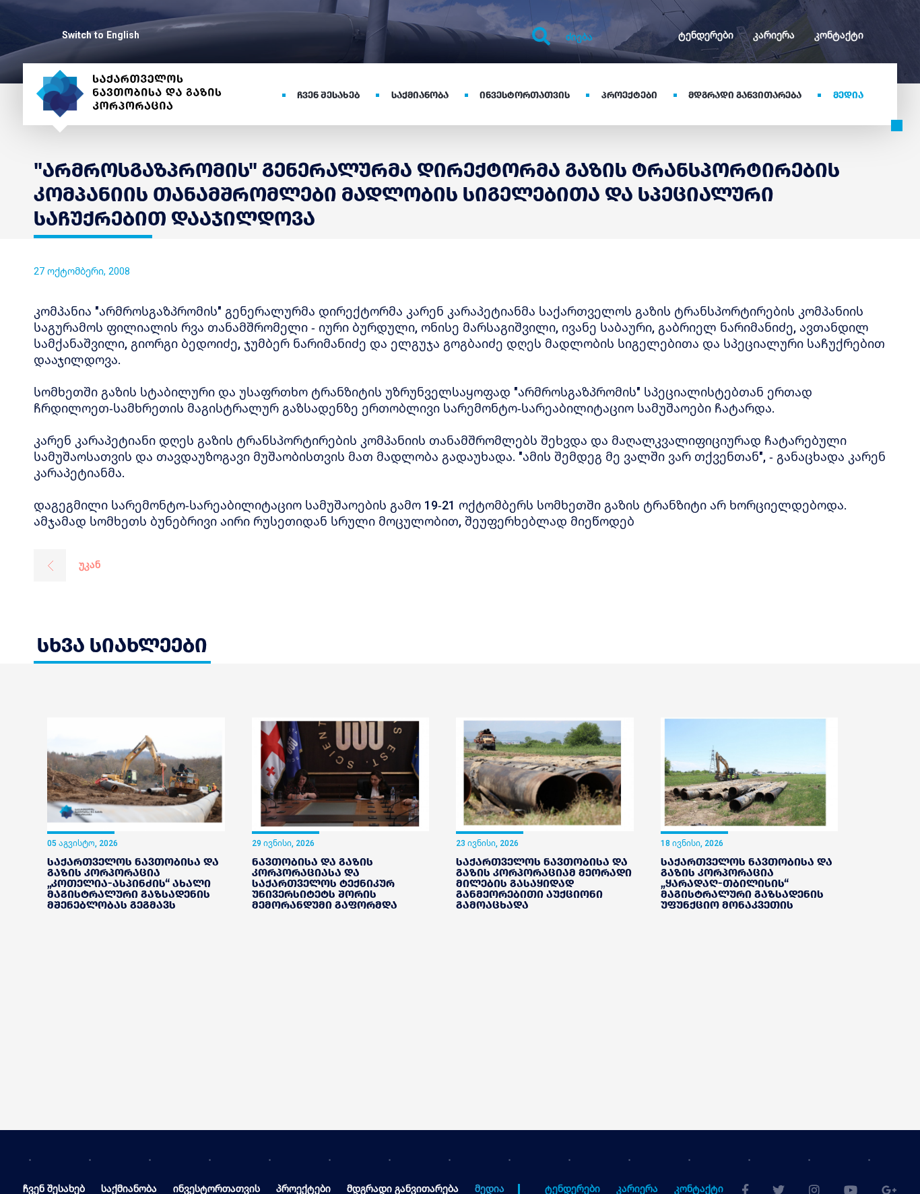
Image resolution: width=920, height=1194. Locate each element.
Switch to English (100, 34)
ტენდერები (705, 34)
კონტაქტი (838, 34)
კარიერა (774, 34)
